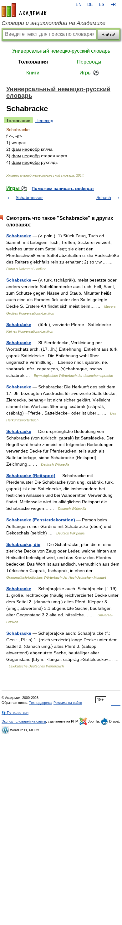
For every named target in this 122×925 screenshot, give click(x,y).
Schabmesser (29, 197)
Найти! (108, 34)
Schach (103, 197)
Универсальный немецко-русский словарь (61, 51)
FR (113, 4)
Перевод (44, 120)
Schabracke (18, 235)
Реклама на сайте (67, 702)
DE (90, 4)
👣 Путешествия (15, 712)
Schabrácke (18, 324)
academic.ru (24, 10)
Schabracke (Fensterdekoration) (40, 519)
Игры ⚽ (89, 72)
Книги (32, 72)
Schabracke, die (23, 544)
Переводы (89, 61)
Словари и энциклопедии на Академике (53, 23)
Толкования (33, 61)
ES (101, 4)
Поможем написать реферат (63, 188)
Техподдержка (40, 702)
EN (78, 4)
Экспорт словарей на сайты (24, 721)
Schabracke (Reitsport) (30, 475)
